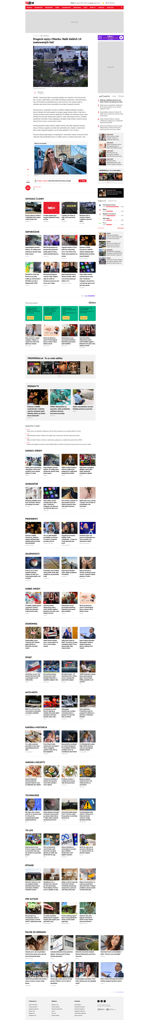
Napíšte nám (32, 1013)
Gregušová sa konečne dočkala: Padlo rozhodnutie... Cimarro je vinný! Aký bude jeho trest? (69, 539)
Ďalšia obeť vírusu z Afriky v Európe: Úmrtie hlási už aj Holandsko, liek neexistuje (87, 503)
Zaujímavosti (66, 7)
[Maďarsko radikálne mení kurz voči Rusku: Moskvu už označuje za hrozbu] (33, 493)
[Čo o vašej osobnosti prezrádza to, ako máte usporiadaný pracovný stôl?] (33, 736)
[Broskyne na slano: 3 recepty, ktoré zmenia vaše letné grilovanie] (70, 771)
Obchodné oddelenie (79, 1009)
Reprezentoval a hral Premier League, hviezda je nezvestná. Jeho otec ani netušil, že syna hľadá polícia (33, 851)
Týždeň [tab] (121, 96)
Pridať (83, 181)
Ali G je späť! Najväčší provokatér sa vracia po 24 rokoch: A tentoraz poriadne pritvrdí (50, 538)
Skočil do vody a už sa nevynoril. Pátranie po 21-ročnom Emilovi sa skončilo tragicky (86, 850)
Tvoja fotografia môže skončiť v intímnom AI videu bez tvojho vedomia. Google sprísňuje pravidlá (86, 816)
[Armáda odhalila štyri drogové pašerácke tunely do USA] (51, 208)
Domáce (29, 7)
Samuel (92, 3)
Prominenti (49, 7)
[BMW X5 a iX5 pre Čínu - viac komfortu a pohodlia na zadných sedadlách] (33, 701)
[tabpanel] (111, 114)
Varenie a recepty (35, 762)
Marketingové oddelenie (80, 1013)
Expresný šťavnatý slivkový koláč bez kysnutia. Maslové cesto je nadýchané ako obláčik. (33, 782)
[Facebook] (98, 1001)
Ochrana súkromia (33, 1007)
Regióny (74, 411)
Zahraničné (38, 7)
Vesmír (44, 821)
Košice (81, 475)
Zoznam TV (33, 386)
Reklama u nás (55, 1004)
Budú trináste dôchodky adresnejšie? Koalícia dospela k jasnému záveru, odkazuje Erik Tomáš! (87, 644)
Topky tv (93, 7)
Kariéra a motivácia (36, 727)
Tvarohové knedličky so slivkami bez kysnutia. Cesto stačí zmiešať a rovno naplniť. (50, 782)
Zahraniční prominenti (48, 543)
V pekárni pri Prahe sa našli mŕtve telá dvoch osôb (68, 217)
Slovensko (64, 681)
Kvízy (85, 7)
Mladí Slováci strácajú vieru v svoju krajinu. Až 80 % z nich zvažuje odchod (50, 643)
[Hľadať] (122, 7)
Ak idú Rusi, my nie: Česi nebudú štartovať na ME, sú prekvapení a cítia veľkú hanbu (32, 677)
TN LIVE (29, 830)
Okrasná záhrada (65, 923)
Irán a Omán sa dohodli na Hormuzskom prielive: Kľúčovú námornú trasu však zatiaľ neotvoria (70, 503)
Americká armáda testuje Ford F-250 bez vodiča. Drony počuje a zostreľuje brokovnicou (69, 815)
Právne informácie (33, 1004)
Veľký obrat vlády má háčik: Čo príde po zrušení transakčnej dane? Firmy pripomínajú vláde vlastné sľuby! (70, 644)
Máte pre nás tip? (78, 1015)
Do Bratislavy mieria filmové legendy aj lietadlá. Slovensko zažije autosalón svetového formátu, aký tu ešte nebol (51, 713)
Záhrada (27, 923)
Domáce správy (33, 450)
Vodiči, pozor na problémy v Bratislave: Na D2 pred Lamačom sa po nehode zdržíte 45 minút (54, 431)
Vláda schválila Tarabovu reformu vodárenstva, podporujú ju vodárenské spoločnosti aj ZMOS (54, 440)
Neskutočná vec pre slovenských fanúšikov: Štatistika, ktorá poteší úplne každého (69, 341)
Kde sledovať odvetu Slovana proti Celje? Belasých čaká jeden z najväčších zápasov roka (50, 677)
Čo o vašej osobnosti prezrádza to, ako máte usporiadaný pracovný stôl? (32, 747)
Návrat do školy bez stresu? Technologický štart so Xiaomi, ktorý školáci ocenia (50, 341)
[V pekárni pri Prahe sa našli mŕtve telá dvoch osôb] (70, 208)
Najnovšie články (32, 426)
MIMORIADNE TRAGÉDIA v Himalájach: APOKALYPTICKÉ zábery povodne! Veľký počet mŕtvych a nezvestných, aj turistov (114, 253)
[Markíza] (100, 205)
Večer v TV (112, 201)
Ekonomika (77, 7)
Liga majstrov (46, 681)
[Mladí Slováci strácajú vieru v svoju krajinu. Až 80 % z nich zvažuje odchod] (51, 633)
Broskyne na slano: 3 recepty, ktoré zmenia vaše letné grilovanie (68, 781)
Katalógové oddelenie (79, 1011)
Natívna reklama (55, 1015)
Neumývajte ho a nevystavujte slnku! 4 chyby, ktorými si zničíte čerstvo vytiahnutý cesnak (33, 918)
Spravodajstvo (77, 1004)
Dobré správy (32, 588)
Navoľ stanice (101, 228)
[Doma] (100, 219)
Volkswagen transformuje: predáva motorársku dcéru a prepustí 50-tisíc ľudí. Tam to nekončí (68, 713)
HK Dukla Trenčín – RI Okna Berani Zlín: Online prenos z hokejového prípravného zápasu (69, 677)
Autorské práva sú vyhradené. (104, 1006)
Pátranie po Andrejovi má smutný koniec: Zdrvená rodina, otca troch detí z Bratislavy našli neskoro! (113, 245)
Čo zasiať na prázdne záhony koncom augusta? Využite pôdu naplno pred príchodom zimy (51, 918)
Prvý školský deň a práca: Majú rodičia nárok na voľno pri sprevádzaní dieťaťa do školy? (87, 747)
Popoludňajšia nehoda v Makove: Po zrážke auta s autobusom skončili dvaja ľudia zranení (53, 435)
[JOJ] (100, 210)
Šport (57, 7)
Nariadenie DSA (32, 1015)
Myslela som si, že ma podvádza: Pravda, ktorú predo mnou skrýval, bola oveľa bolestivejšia (114, 193)
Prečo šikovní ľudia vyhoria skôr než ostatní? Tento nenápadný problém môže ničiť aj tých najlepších (51, 748)
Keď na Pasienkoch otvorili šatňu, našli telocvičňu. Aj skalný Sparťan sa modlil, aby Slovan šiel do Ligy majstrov (50, 851)
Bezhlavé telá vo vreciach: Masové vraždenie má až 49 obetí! (86, 218)
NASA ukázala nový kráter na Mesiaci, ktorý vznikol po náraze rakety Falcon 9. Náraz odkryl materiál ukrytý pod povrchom (51, 816)
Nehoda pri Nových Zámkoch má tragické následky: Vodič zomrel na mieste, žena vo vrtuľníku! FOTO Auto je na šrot (114, 261)
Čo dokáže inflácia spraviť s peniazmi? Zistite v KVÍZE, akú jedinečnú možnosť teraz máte (33, 608)
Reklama (54, 1001)
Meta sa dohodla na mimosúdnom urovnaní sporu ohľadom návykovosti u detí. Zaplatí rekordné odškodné (69, 851)
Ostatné (27, 681)
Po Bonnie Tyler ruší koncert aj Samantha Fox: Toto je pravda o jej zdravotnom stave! (87, 538)
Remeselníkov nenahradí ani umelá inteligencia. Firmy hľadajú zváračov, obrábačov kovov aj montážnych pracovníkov (69, 748)
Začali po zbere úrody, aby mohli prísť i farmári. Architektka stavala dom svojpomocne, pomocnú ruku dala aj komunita (69, 886)
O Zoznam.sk (32, 1001)
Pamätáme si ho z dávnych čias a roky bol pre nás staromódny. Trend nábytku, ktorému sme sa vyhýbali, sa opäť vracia (50, 886)
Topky (41, 35)
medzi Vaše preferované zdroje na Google (54, 181)
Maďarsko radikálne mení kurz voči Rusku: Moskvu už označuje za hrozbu (33, 502)
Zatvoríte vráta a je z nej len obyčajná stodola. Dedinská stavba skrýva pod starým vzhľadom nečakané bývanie (32, 886)
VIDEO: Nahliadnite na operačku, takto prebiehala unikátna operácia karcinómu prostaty (60, 410)
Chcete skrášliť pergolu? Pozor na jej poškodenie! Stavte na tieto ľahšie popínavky (69, 918)
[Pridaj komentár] (27, 169)
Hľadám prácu (65, 753)
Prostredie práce (28, 751)
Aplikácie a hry (83, 821)
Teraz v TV (102, 201)
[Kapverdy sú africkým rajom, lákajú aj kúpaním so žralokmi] (70, 563)
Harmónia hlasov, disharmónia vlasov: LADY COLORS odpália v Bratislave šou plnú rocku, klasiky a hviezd (87, 341)
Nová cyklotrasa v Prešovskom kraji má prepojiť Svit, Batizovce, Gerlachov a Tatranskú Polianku (87, 713)
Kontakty (77, 1001)
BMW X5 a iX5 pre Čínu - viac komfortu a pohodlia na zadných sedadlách (33, 711)
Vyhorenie (45, 753)
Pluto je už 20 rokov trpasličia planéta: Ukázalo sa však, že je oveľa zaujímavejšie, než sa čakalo (32, 574)
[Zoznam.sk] (101, 1010)
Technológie (32, 795)
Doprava (81, 718)
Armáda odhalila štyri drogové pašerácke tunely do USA (51, 217)
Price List (54, 1013)
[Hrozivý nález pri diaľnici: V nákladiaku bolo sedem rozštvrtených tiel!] (33, 208)
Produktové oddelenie (79, 1007)
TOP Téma (64, 820)
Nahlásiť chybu (37, 187)
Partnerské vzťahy (111, 190)
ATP (80, 683)
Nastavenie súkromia (33, 1009)
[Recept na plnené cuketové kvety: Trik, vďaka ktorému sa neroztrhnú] (88, 771)
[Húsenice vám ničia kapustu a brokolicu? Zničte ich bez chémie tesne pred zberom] (88, 908)
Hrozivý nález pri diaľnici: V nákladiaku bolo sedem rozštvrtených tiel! (33, 217)
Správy (44, 718)
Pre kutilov (31, 898)
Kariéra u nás (32, 1011)
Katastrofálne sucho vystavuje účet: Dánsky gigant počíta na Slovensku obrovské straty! (32, 644)
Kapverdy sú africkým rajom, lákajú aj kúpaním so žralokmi (69, 572)
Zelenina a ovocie (47, 923)
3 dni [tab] (114, 96)
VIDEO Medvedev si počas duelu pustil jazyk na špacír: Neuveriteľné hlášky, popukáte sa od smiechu (87, 678)
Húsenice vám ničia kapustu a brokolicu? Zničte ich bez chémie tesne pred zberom (86, 918)
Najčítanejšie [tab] (104, 96)
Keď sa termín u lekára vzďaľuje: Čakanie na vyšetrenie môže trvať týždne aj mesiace (32, 341)
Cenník (53, 1011)
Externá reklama (55, 1007)
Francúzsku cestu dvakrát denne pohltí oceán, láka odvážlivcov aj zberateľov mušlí (51, 573)
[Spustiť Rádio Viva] (110, 36)
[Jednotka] (100, 214)
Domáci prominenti (29, 545)
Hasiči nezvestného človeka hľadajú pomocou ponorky (83, 408)
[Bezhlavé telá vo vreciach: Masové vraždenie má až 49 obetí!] (88, 208)
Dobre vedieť (28, 345)
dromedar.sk (46, 578)
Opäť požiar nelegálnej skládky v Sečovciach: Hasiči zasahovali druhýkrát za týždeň (87, 470)
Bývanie (29, 865)
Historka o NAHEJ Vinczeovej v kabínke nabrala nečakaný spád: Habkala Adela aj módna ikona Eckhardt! (32, 539)
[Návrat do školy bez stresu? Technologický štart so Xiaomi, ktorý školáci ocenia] (88, 598)
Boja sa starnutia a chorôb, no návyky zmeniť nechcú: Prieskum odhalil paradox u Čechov (87, 573)
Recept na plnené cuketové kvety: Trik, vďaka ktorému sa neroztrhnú (86, 782)
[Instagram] (101, 1001)
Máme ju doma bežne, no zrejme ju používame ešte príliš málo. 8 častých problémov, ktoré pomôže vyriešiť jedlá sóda (88, 886)
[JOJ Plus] (100, 223)
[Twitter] (105, 1001)
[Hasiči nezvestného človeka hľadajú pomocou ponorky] (83, 397)
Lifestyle (101, 7)
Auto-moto (31, 692)
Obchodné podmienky (57, 1009)
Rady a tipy (64, 784)
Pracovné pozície (31, 303)
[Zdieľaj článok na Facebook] (27, 175)
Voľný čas (110, 7)
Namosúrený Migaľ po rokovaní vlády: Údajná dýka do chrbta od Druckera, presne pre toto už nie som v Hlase (59, 444)
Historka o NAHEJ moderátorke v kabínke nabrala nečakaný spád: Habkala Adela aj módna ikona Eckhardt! (36, 411)
